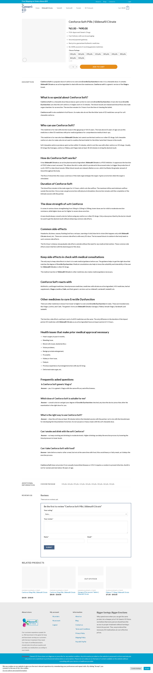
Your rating (48, 510)
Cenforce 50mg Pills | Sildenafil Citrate (34, 592)
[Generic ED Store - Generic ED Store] (27, 8)
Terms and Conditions (82, 629)
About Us (98, 1)
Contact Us (112, 1)
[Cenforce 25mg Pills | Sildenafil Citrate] (63, 578)
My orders (56, 616)
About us (78, 616)
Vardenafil (69, 8)
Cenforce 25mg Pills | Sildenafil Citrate (62, 592)
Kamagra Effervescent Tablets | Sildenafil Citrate (88, 593)
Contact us (79, 625)
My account (56, 620)
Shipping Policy (80, 637)
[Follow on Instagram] (121, 1)
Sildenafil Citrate (47, 8)
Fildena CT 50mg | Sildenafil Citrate (117, 592)
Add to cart (98, 67)
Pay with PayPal (80, 642)
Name (46, 537)
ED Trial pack (89, 8)
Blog (76, 620)
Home (37, 8)
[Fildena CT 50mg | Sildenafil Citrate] (119, 578)
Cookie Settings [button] (136, 668)
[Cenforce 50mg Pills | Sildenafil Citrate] (35, 578)
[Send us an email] (125, 1)
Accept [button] (147, 668)
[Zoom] (25, 60)
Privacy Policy (80, 633)
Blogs (104, 1)
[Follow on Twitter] (123, 1)
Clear (70, 61)
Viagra (126, 84)
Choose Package (74, 50)
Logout (55, 625)
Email (89, 537)
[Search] (115, 8)
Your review (48, 519)
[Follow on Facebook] (119, 1)
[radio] (73, 54)
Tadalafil (59, 8)
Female (78, 8)
